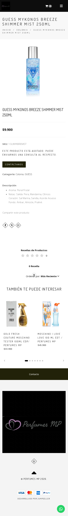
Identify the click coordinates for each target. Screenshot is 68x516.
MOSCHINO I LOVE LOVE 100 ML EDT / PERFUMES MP (50, 337)
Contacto (34, 374)
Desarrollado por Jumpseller (34, 499)
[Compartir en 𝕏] (12, 225)
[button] (42, 276)
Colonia (22, 30)
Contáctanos (14, 164)
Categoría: (8, 174)
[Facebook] (5, 225)
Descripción (9, 185)
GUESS (28, 174)
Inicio (6, 30)
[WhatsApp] (34, 461)
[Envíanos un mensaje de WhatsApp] (61, 509)
